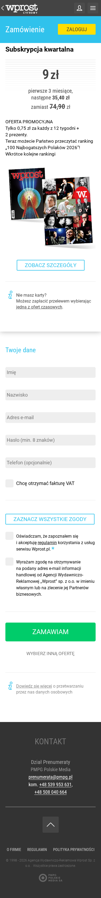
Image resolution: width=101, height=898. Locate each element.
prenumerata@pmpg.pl (50, 777)
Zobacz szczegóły (50, 265)
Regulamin (37, 849)
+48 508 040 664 (50, 792)
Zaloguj (77, 29)
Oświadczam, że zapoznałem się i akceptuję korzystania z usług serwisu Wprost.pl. (55, 543)
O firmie (14, 849)
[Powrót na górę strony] (51, 825)
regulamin (47, 542)
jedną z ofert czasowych (39, 307)
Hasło (11, 430)
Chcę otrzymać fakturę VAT (45, 483)
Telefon (13, 453)
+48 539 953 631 (55, 784)
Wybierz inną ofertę (50, 653)
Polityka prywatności (74, 849)
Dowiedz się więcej (34, 686)
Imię (10, 362)
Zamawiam (50, 632)
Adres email (18, 408)
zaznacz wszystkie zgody (49, 519)
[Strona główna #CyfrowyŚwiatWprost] (21, 8)
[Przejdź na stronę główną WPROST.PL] (2, 8)
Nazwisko (15, 385)
